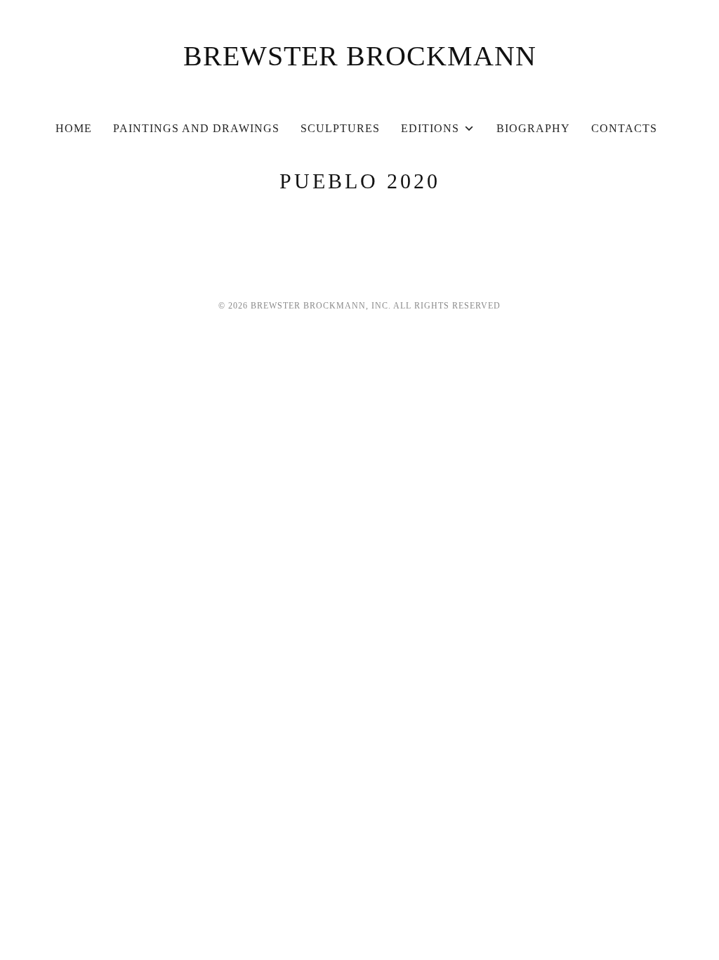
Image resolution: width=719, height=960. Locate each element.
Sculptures (340, 128)
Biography (533, 128)
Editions (430, 128)
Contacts (624, 128)
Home (73, 128)
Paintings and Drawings (196, 128)
